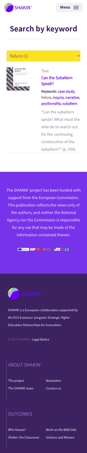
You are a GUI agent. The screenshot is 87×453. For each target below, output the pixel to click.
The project (16, 381)
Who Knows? (17, 430)
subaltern (69, 103)
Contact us (53, 388)
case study (66, 91)
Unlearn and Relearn (60, 437)
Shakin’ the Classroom (23, 437)
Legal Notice (40, 339)
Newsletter (53, 381)
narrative (72, 97)
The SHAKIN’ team (20, 388)
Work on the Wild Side (61, 430)
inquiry (58, 97)
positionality (51, 103)
